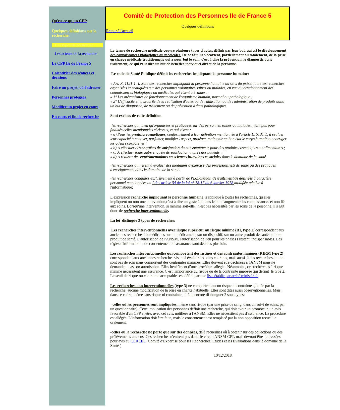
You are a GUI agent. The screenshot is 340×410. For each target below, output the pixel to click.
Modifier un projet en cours (75, 107)
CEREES (138, 341)
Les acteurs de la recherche (76, 53)
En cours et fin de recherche (75, 116)
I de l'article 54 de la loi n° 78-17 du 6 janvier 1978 (193, 183)
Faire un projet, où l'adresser (76, 87)
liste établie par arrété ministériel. (232, 276)
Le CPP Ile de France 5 (71, 63)
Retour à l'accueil (119, 31)
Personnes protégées (69, 97)
